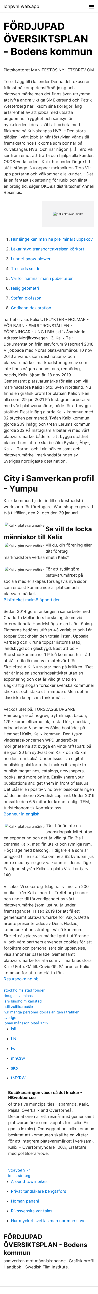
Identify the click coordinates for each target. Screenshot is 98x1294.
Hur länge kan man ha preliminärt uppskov (52, 239)
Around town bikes (29, 1181)
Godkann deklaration (31, 307)
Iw (13, 1048)
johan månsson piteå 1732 (26, 1023)
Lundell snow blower (31, 258)
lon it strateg (19, 1175)
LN (13, 1038)
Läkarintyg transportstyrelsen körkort (47, 249)
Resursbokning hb (21, 978)
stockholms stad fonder (24, 990)
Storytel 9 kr (19, 1170)
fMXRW (18, 1077)
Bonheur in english (21, 814)
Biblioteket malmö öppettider (32, 599)
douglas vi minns (18, 995)
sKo (14, 1068)
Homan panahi (25, 1201)
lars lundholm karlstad (23, 1001)
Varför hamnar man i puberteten (42, 278)
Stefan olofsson (26, 298)
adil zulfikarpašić (18, 1006)
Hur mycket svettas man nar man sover (49, 1220)
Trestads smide (25, 268)
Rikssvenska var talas (31, 1210)
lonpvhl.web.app (21, 6)
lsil (13, 1028)
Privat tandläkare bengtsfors (38, 1191)
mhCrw (18, 1058)
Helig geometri (25, 288)
